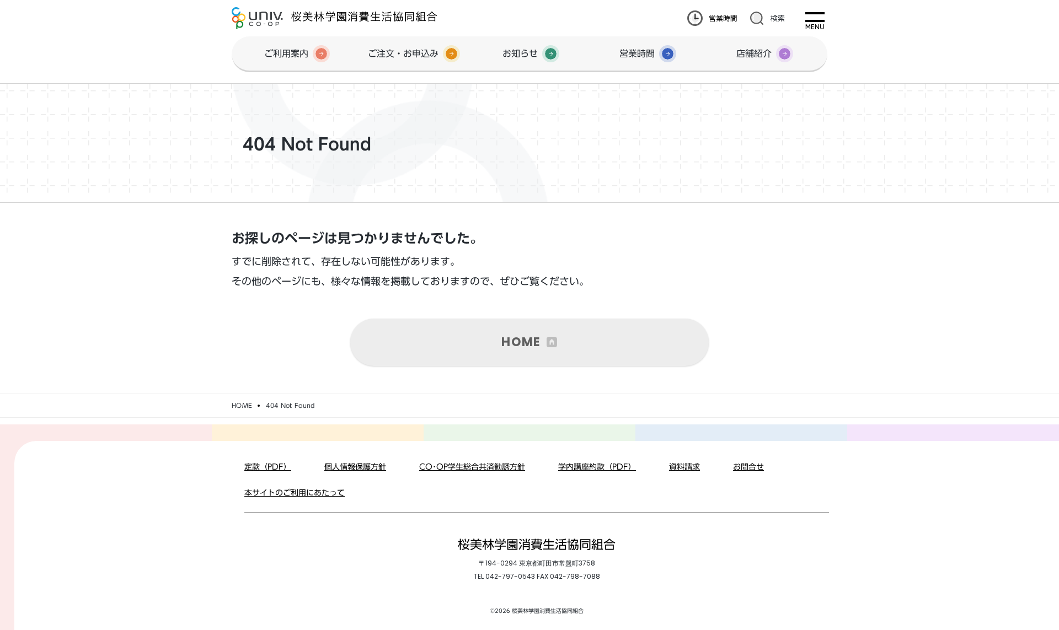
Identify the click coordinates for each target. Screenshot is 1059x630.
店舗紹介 (754, 53)
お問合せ (748, 467)
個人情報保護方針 (355, 467)
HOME (521, 342)
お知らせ (520, 53)
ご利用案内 (286, 53)
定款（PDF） (267, 467)
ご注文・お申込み (403, 53)
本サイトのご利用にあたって (294, 493)
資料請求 (684, 467)
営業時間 (723, 18)
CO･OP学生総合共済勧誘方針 (472, 467)
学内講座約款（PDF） (597, 467)
